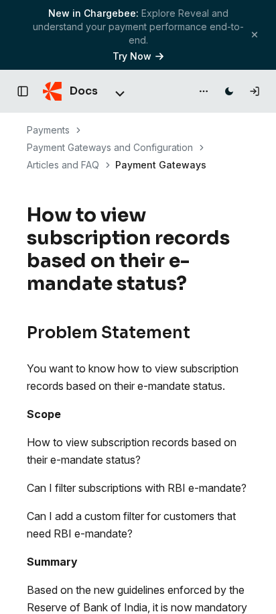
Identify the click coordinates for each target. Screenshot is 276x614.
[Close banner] (254, 34)
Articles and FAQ (63, 164)
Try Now (132, 56)
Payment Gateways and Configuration (110, 147)
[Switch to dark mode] (229, 91)
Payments (48, 130)
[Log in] (254, 91)
